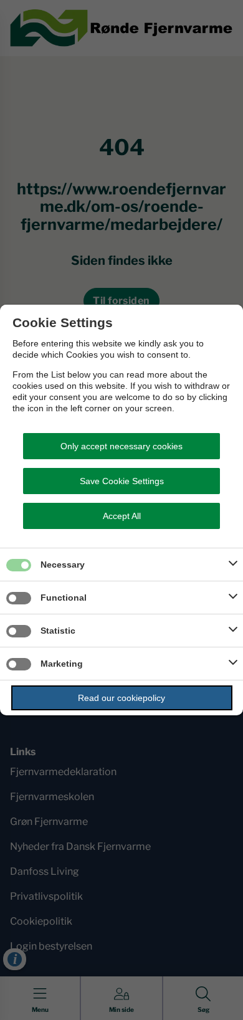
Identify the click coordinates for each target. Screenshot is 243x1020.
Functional (63, 598)
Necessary (62, 565)
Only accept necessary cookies (121, 446)
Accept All (122, 516)
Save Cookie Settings (122, 481)
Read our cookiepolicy (121, 698)
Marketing (61, 664)
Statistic (57, 631)
